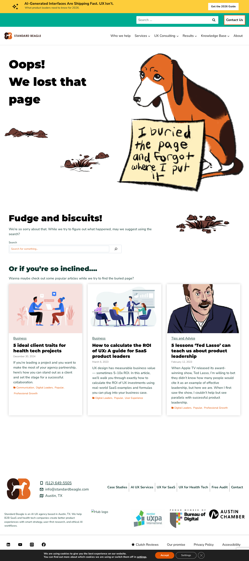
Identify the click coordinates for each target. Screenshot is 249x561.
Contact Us (234, 20)
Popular (59, 387)
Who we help (120, 36)
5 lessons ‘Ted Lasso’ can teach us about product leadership (201, 351)
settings (141, 557)
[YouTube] (20, 544)
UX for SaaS (166, 487)
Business (20, 338)
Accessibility (231, 544)
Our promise (176, 544)
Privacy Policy (204, 544)
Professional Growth (26, 393)
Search (13, 242)
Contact (237, 487)
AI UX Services (142, 487)
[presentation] (45, 308)
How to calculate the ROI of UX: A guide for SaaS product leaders (121, 351)
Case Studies (117, 487)
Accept (165, 555)
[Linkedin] (8, 544)
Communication (25, 387)
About (238, 36)
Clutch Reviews (147, 544)
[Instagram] (32, 544)
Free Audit (220, 487)
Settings (186, 555)
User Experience (134, 398)
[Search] (116, 249)
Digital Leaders (44, 387)
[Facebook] (44, 544)
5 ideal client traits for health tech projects (39, 348)
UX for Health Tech (193, 487)
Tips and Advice (183, 338)
